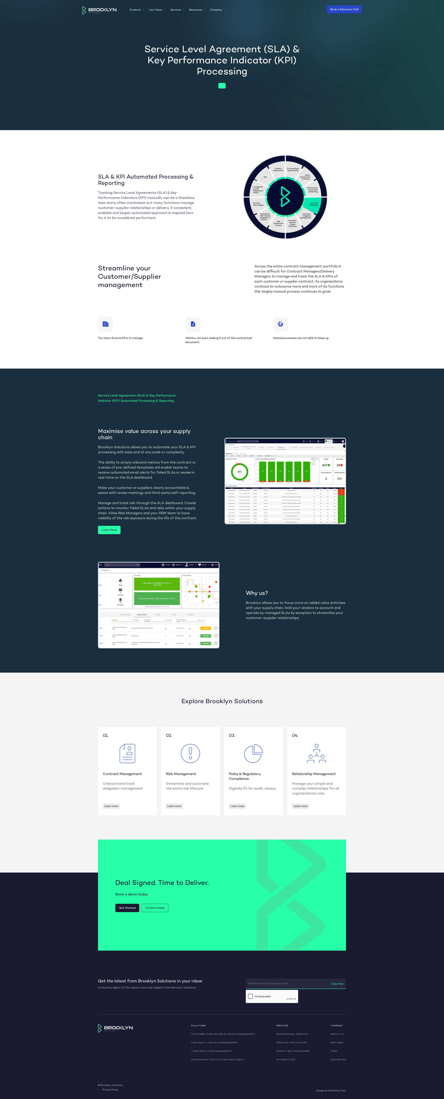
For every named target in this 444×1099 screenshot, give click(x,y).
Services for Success (291, 1042)
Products (135, 9)
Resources (195, 9)
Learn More (109, 530)
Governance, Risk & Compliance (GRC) (217, 1059)
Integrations (286, 1059)
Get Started (127, 907)
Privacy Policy (110, 1089)
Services (175, 9)
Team (334, 1051)
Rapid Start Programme (293, 1051)
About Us (337, 1034)
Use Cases (155, 9)
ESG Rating (338, 1059)
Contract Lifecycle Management (214, 1042)
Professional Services (292, 1034)
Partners (337, 1042)
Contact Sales (155, 907)
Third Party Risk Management (212, 1051)
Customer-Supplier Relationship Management (223, 1034)
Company (216, 9)
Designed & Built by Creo (331, 1090)
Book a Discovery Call (344, 9)
